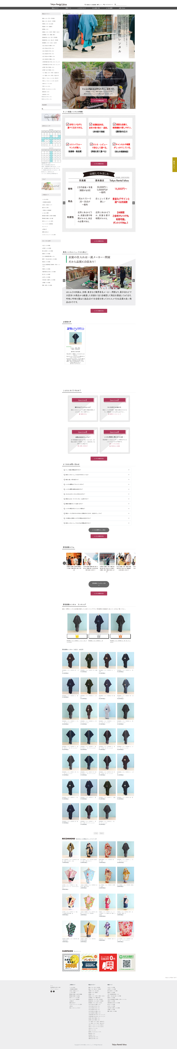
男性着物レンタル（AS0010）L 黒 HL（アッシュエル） (107, 822)
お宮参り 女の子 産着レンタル (94, 1019)
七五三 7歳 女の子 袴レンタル (48, 48)
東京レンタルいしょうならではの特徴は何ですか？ (78, 523)
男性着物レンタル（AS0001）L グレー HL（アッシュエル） (70, 722)
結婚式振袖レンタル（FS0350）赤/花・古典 (106, 860)
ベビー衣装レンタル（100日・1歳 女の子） (50, 75)
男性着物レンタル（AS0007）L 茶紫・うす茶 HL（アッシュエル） (88, 822)
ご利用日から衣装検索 (46, 210)
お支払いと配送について (47, 204)
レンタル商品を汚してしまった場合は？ (75, 508)
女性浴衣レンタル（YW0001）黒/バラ (107, 938)
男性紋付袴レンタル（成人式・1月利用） (50, 40)
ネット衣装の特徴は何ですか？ (73, 469)
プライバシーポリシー (54, 989)
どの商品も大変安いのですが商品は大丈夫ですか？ (78, 518)
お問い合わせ (122, 8)
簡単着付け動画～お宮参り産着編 (49, 215)
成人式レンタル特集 (46, 274)
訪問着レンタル (45, 29)
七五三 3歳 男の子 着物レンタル (48, 59)
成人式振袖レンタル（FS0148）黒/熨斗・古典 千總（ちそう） (88, 860)
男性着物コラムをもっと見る (98, 584)
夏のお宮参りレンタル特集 (47, 250)
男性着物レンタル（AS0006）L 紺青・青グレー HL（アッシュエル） (88, 747)
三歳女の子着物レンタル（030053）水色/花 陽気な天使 (88, 886)
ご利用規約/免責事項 (46, 202)
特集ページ (68, 8)
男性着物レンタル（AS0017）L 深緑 (107, 797)
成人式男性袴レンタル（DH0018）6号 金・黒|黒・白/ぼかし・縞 (70, 860)
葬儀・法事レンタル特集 (47, 285)
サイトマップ (44, 226)
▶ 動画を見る (83, 414)
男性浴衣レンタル (45, 91)
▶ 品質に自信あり (83, 446)
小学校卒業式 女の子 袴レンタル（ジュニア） (51, 64)
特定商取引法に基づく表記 (55, 987)
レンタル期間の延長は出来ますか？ (74, 489)
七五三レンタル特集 (46, 245)
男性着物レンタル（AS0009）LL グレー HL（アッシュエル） (125, 747)
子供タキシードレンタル (47, 83)
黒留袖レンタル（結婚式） (47, 26)
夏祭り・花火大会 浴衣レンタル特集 (49, 259)
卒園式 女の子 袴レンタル (46, 99)
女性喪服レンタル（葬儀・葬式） (49, 34)
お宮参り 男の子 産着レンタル (48, 67)
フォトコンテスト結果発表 (47, 223)
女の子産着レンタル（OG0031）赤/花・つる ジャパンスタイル (125, 939)
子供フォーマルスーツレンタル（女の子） (50, 80)
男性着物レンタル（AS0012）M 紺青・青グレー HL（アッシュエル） (88, 773)
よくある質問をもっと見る (98, 529)
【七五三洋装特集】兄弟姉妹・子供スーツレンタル (117, 999)
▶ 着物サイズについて (114, 414)
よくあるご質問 (72, 992)
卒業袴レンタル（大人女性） (48, 23)
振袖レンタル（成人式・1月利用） (49, 21)
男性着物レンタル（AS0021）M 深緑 (88, 670)
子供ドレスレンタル (46, 86)
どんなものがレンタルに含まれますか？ (75, 494)
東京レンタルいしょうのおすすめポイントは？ (77, 474)
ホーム (51, 985)
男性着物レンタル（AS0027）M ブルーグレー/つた (125, 696)
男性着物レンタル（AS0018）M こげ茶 (70, 671)
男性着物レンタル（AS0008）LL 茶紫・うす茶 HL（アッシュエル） (107, 747)
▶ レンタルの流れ (115, 443)
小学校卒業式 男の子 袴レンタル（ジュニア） (51, 61)
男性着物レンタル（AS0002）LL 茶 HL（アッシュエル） (88, 722)
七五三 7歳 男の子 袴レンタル (94, 1007)
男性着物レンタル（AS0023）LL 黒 (125, 670)
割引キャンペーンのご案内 (47, 221)
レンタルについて (82, 8)
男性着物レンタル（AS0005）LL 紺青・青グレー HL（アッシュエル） (70, 747)
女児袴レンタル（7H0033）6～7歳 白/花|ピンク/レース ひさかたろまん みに (70, 886)
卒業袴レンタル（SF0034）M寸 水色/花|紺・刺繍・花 (125, 912)
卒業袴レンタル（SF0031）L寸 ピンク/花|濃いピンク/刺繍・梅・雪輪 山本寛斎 (107, 913)
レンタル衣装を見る (99, 100)
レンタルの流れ (45, 199)
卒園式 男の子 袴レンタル (46, 96)
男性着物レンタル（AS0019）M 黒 (125, 797)
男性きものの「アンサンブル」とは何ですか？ (77, 498)
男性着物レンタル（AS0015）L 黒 (70, 797)
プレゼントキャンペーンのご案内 (49, 234)
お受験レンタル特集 (46, 282)
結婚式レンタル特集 (46, 253)
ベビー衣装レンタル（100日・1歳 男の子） (50, 72)
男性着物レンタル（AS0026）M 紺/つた (107, 696)
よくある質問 (109, 8)
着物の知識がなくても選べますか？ (74, 503)
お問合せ (71, 1006)
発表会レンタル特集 (46, 261)
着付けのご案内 (45, 207)
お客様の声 (44, 229)
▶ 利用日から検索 (115, 446)
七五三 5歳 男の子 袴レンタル (48, 53)
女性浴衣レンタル (45, 94)
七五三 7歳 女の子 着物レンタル (48, 45)
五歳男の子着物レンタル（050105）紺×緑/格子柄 (70, 939)
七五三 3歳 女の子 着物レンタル (48, 56)
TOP (63, 13)
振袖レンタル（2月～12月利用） (48, 18)
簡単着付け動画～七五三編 (47, 218)
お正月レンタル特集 (46, 277)
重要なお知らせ (45, 231)
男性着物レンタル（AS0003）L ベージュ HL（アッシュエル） (107, 722)
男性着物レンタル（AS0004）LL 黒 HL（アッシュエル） (125, 722)
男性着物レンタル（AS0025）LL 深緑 (88, 696)
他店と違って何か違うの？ (72, 479)
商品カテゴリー (55, 8)
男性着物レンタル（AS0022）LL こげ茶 (107, 671)
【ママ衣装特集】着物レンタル (48, 256)
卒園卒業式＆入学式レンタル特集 (49, 271)
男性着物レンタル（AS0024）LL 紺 (70, 695)
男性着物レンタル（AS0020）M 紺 (70, 821)
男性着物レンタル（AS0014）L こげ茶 (125, 773)
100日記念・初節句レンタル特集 (48, 279)
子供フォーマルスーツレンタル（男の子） (50, 78)
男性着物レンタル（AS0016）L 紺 (88, 797)
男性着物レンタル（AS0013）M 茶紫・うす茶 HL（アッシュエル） (107, 773)
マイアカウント (109, 4)
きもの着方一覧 (95, 8)
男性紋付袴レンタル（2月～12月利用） (50, 37)
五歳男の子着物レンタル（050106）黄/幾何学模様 (88, 939)
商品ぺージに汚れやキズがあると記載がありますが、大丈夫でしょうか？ (84, 513)
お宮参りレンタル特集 (46, 248)
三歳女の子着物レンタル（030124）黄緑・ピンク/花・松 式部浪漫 (88, 912)
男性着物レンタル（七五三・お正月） (49, 42)
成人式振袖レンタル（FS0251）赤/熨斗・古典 (107, 886)
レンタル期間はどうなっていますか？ (75, 484)
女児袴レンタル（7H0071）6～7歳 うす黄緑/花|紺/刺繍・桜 (70, 912)
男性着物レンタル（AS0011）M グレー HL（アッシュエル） (70, 773)
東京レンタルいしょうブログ (74, 1007)
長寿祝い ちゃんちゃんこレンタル (49, 89)
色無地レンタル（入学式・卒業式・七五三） (51, 32)
